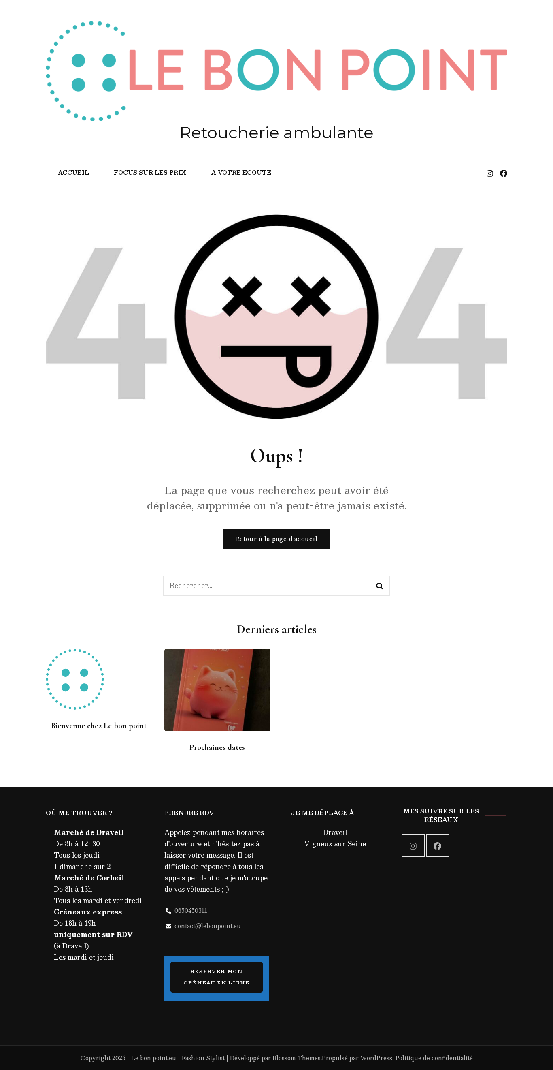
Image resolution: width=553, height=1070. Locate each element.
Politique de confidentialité (434, 1058)
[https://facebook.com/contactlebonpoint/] (437, 845)
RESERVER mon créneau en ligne (216, 977)
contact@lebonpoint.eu (207, 926)
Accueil (73, 172)
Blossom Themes (296, 1058)
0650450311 (190, 910)
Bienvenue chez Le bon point (99, 726)
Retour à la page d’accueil (276, 539)
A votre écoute (241, 172)
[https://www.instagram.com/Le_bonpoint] (413, 845)
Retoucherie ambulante (276, 132)
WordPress (376, 1058)
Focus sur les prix (150, 172)
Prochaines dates (217, 747)
